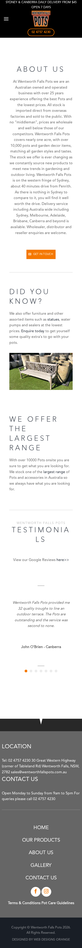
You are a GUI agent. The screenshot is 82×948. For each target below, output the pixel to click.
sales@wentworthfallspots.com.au (39, 772)
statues (53, 320)
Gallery (41, 865)
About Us (41, 852)
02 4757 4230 (19, 761)
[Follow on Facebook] (36, 892)
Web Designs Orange (52, 939)
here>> (62, 560)
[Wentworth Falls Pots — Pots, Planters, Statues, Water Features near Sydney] (41, 18)
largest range (54, 472)
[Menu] (6, 18)
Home (41, 827)
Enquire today (32, 331)
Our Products (41, 840)
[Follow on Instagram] (46, 892)
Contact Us (41, 878)
